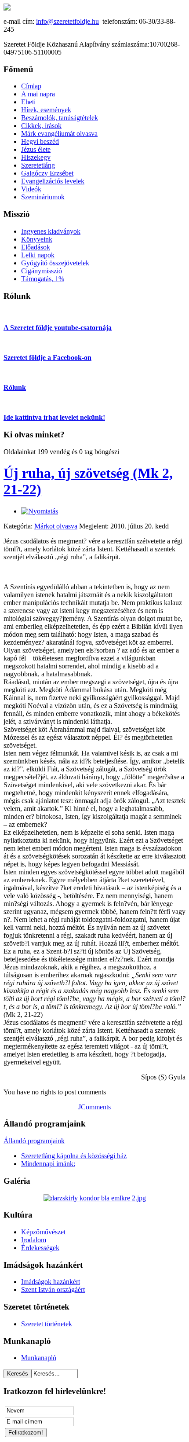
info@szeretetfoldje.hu (67, 21)
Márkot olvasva (55, 526)
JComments (94, 1107)
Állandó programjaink (34, 1141)
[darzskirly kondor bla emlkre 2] (95, 1198)
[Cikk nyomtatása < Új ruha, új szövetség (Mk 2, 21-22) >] (39, 511)
